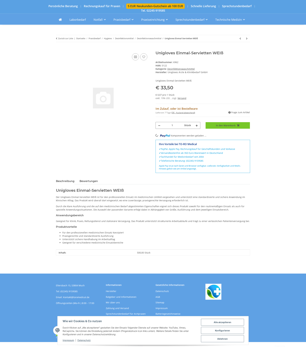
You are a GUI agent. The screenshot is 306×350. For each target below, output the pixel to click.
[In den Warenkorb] (58, 49)
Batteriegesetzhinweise (168, 313)
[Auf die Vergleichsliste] (135, 56)
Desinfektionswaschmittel (181, 68)
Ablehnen (222, 338)
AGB (158, 296)
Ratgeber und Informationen (121, 296)
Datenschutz (84, 340)
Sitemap (160, 302)
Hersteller (111, 291)
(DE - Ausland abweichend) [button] (183, 112)
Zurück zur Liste (65, 38)
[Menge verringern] (159, 125)
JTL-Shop (289, 346)
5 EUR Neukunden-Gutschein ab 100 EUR (155, 6)
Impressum (68, 340)
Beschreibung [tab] (65, 181)
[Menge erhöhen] (196, 125)
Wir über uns (113, 302)
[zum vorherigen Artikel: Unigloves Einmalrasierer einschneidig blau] (240, 38)
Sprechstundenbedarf (237, 6)
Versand (182, 98)
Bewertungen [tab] (89, 181)
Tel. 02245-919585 (153, 10)
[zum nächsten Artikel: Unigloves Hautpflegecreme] (247, 38)
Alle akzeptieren (222, 322)
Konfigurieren (222, 330)
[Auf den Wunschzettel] (143, 56)
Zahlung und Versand (117, 308)
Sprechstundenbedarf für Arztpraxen (126, 313)
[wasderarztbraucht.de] (60, 20)
